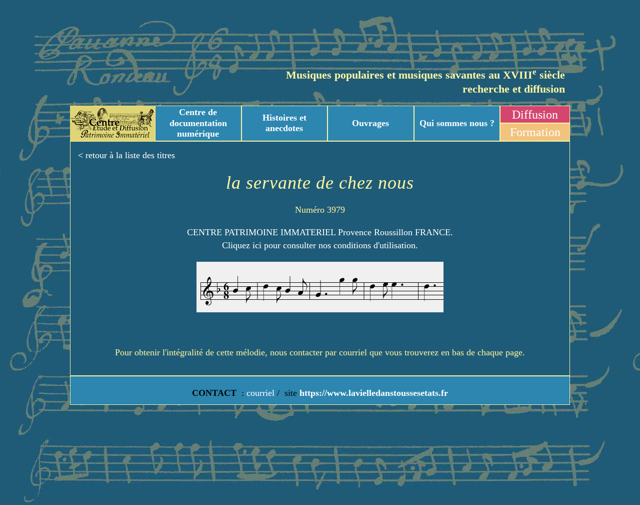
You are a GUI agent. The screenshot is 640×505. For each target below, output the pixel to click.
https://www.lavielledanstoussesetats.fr (372, 393)
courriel (260, 393)
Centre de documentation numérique (198, 123)
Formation (535, 132)
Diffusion (535, 114)
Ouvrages (370, 123)
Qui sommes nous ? (457, 123)
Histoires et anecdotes (284, 123)
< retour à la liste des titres (126, 155)
